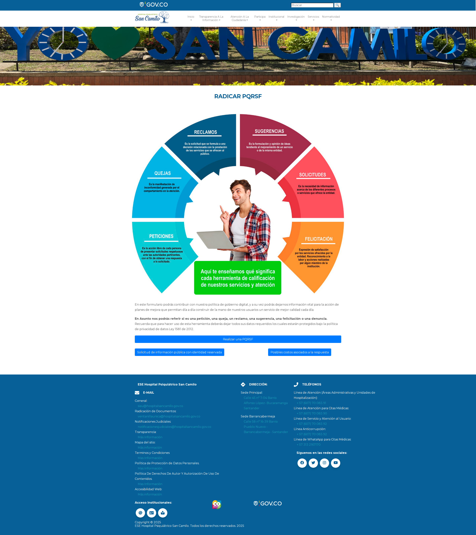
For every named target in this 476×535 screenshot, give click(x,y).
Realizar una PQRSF (238, 339)
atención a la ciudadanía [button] (240, 18)
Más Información (150, 437)
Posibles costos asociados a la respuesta (300, 352)
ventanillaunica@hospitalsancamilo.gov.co (169, 416)
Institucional (276, 16)
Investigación (296, 16)
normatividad (331, 16)
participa (260, 16)
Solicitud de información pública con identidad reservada (179, 352)
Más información (150, 447)
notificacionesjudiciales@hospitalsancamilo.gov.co (174, 427)
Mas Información (150, 458)
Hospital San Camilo (152, 18)
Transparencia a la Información (211, 18)
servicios (313, 16)
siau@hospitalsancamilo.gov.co (160, 406)
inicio (190, 16)
